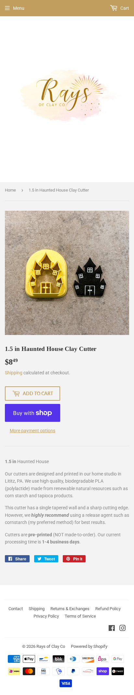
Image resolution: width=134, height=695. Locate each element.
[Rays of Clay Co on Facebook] (111, 629)
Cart (124, 8)
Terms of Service (80, 616)
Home (10, 190)
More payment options (32, 430)
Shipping (13, 372)
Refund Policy (108, 608)
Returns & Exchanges (69, 608)
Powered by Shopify (89, 646)
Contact (15, 608)
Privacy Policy (46, 616)
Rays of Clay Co (50, 646)
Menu (18, 8)
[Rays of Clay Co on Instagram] (122, 629)
